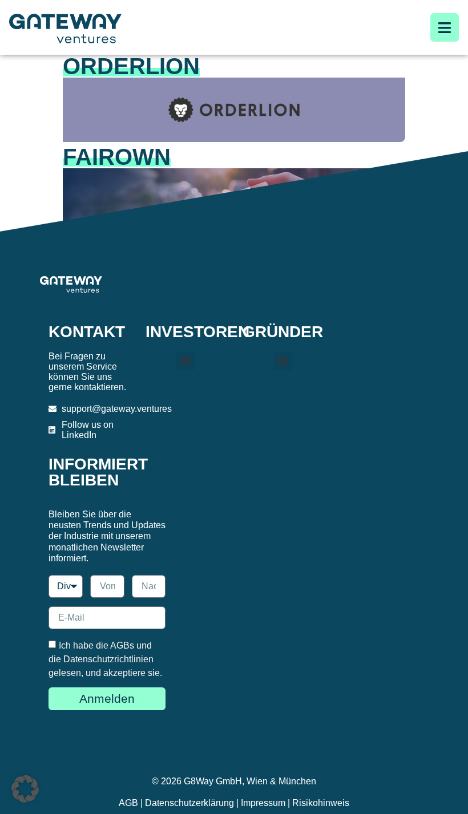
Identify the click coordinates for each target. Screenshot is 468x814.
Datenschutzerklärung (189, 803)
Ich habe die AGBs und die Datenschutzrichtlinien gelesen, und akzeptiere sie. (105, 659)
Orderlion (131, 66)
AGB (128, 803)
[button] (185, 360)
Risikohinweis (320, 803)
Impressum (263, 803)
